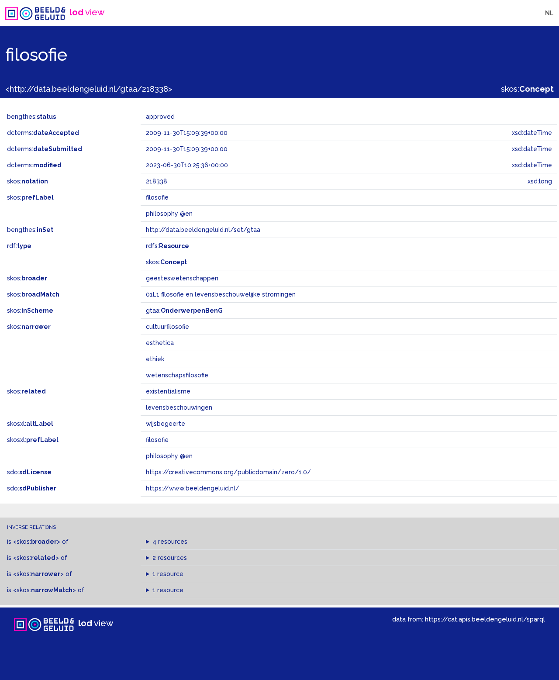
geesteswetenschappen (182, 278)
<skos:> (36, 541)
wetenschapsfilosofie (177, 375)
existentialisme (168, 391)
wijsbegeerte (165, 423)
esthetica (160, 342)
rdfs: (167, 245)
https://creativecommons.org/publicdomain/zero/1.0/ (228, 472)
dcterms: (43, 132)
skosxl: (30, 423)
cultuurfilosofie (167, 326)
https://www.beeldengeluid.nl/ (192, 488)
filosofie (157, 439)
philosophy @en (169, 455)
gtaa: (184, 310)
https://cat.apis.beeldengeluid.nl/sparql (485, 619)
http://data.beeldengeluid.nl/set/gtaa (203, 229)
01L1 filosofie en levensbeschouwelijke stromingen (221, 294)
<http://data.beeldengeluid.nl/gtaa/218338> (88, 88)
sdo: (29, 472)
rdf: (19, 245)
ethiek (155, 359)
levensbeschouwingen (179, 407)
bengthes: (31, 116)
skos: (527, 88)
